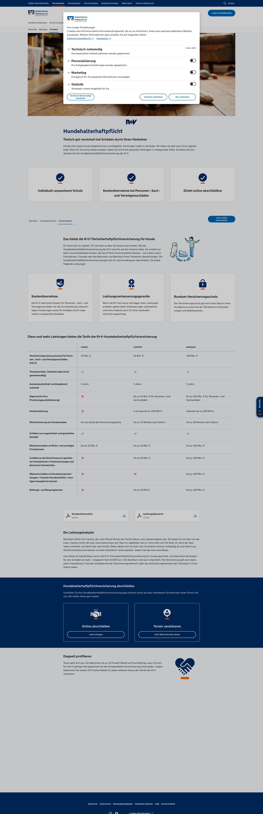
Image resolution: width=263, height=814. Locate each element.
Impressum (102, 38)
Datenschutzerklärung (79, 38)
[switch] (193, 60)
